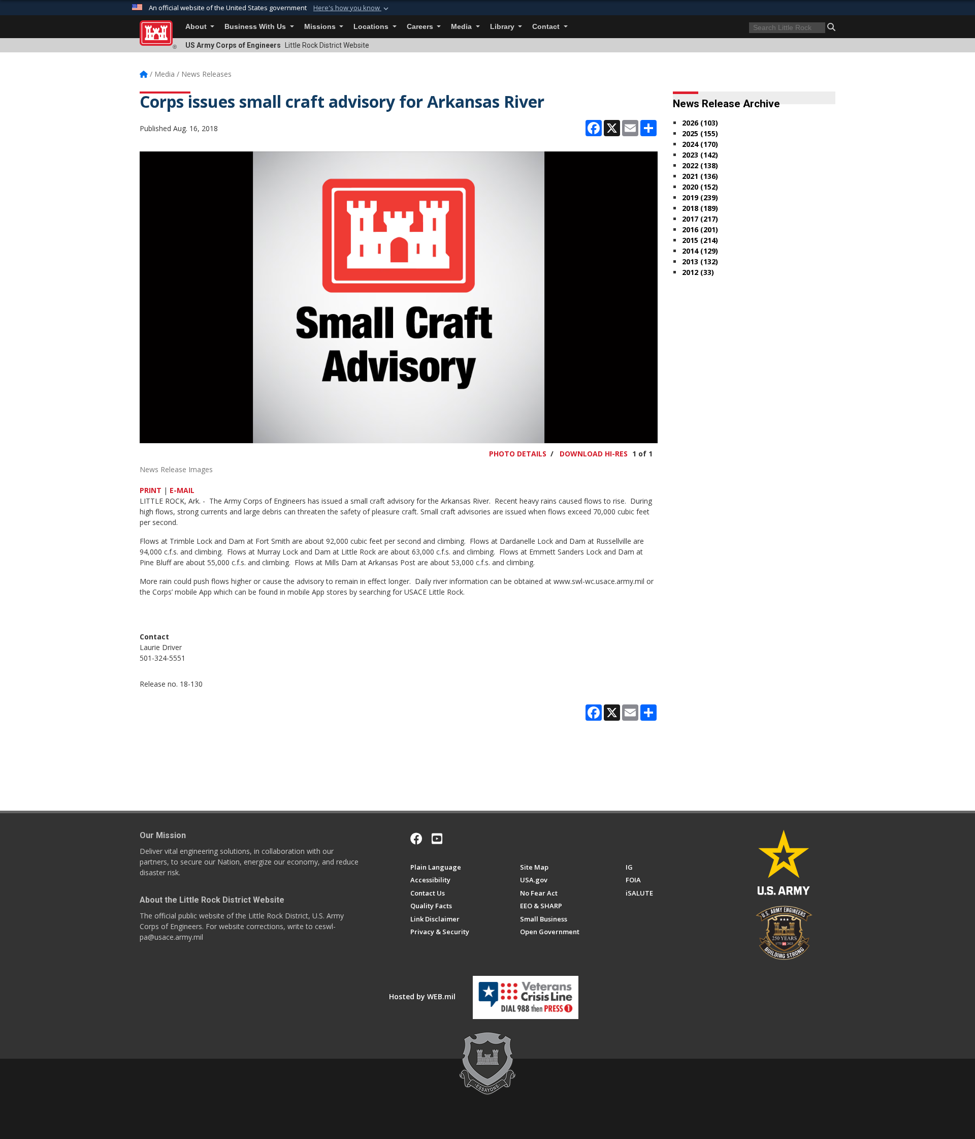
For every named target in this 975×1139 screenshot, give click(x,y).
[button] (352, 8)
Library (503, 26)
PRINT (150, 490)
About (197, 26)
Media (462, 26)
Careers (421, 26)
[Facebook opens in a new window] (416, 838)
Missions (321, 26)
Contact (547, 26)
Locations (372, 26)
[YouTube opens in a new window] (437, 838)
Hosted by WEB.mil (422, 996)
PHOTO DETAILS (517, 453)
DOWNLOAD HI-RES (594, 453)
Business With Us (256, 26)
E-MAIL (182, 490)
